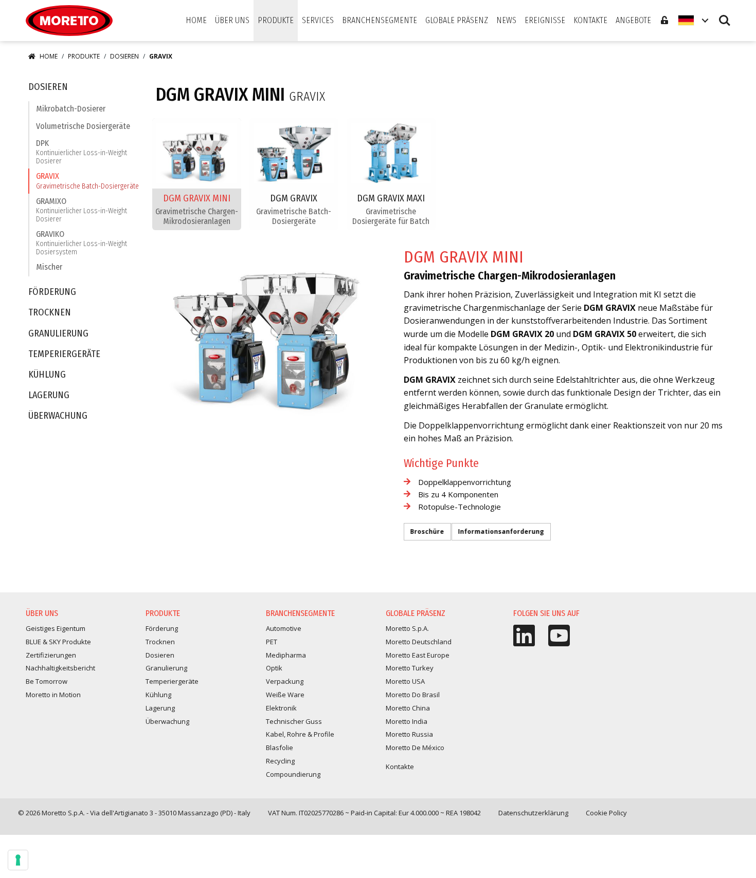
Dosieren (124, 56)
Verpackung (284, 681)
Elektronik (281, 708)
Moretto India (406, 721)
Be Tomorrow (46, 681)
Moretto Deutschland (419, 641)
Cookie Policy (606, 812)
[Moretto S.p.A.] (69, 20)
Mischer (49, 267)
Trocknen (49, 312)
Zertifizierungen (51, 655)
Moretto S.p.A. (407, 628)
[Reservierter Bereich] (664, 20)
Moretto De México (415, 747)
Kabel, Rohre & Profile (300, 734)
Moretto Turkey (410, 667)
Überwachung (57, 415)
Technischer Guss (294, 721)
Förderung (52, 292)
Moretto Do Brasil (413, 694)
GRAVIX (87, 180)
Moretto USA (405, 681)
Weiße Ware (285, 694)
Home (49, 56)
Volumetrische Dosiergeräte (83, 126)
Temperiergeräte (64, 354)
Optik (274, 667)
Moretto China (408, 708)
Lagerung (48, 395)
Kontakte (400, 766)
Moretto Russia (409, 734)
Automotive (283, 628)
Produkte (84, 56)
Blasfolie (279, 747)
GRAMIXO (81, 209)
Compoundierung (293, 774)
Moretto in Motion (53, 694)
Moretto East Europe (417, 655)
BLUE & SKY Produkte (58, 641)
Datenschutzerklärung (533, 812)
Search (724, 16)
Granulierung (58, 333)
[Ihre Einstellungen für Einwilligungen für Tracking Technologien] (18, 860)
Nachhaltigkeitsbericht (60, 667)
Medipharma (286, 655)
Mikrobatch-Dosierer (70, 109)
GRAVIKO (81, 242)
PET (271, 641)
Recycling (280, 760)
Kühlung (47, 374)
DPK (81, 151)
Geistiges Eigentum (55, 628)
